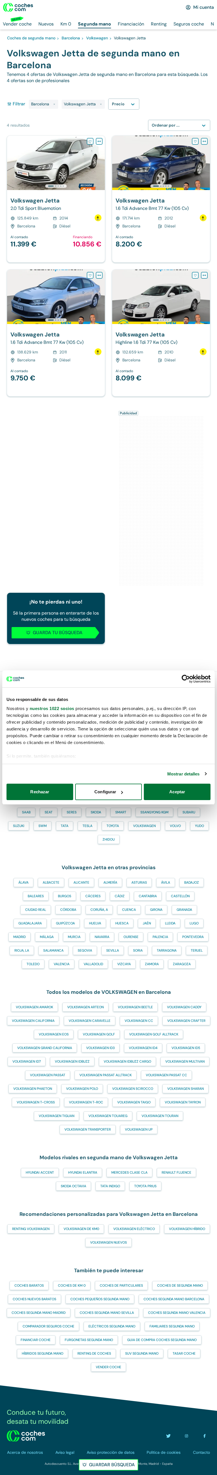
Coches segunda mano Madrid (39, 1312)
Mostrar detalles (183, 773)
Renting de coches (94, 1353)
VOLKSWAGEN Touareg (107, 1116)
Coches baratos (29, 1285)
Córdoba (68, 909)
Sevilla (112, 950)
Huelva (95, 923)
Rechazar (39, 791)
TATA (64, 826)
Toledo (33, 964)
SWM (42, 826)
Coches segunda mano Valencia (176, 1312)
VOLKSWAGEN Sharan (185, 1088)
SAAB (26, 812)
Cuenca (129, 909)
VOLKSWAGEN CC (139, 1020)
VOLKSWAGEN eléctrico (134, 1229)
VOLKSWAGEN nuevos (108, 1242)
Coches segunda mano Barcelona (174, 1299)
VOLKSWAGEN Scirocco (132, 1088)
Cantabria (148, 896)
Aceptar (177, 791)
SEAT (49, 812)
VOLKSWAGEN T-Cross (36, 1102)
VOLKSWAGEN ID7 (26, 1061)
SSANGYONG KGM (154, 812)
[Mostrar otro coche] (55, 186)
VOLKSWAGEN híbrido (187, 1229)
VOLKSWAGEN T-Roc (86, 1102)
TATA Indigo (110, 1186)
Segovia (85, 950)
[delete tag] (54, 104)
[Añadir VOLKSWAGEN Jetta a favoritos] (90, 141)
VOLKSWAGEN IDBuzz (72, 1061)
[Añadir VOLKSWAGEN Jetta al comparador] (99, 141)
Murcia (74, 937)
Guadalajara (30, 923)
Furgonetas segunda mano (89, 1340)
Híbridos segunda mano (42, 1353)
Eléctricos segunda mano (111, 1326)
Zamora (152, 964)
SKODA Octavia (73, 1186)
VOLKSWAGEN (144, 826)
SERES (72, 812)
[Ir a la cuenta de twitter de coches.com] (168, 1436)
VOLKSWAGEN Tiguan (56, 1116)
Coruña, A (99, 909)
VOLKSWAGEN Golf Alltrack (153, 1034)
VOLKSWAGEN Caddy (184, 1007)
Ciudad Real (35, 909)
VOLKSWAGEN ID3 (100, 1048)
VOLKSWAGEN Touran (160, 1116)
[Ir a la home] (18, 7)
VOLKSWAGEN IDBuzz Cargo (127, 1061)
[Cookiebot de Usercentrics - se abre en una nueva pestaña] (186, 679)
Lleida (170, 923)
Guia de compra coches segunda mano (162, 1340)
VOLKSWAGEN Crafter (186, 1020)
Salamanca (53, 950)
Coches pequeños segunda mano (99, 1299)
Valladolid (93, 964)
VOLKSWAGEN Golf (99, 1034)
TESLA (87, 826)
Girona (156, 909)
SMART (120, 812)
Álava (23, 882)
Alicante (81, 882)
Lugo (194, 923)
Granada (184, 909)
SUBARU (189, 812)
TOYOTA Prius (145, 1186)
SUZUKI (18, 826)
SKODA (96, 812)
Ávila (165, 882)
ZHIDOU (109, 839)
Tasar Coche (184, 1353)
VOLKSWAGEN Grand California (44, 1048)
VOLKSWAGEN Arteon (85, 1007)
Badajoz (191, 882)
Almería (110, 882)
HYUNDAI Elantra (82, 1172)
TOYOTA (113, 826)
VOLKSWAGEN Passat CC (166, 1075)
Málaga (47, 937)
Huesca (122, 923)
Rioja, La (21, 950)
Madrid (19, 937)
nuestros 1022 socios (52, 708)
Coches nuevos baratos (34, 1299)
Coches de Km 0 (72, 1285)
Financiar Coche (36, 1340)
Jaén (147, 923)
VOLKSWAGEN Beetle (135, 1007)
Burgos (64, 896)
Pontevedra (193, 937)
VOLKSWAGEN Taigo (134, 1102)
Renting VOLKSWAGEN (30, 1229)
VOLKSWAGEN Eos (54, 1034)
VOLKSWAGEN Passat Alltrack (105, 1075)
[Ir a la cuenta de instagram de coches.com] (186, 1436)
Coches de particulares (121, 1285)
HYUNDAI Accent (40, 1172)
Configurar (105, 791)
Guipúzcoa (65, 923)
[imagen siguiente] (100, 162)
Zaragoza (182, 964)
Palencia (160, 937)
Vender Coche (108, 1367)
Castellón (180, 896)
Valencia (62, 964)
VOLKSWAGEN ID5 (186, 1048)
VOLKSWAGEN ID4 (143, 1048)
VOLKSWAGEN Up (139, 1129)
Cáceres (93, 896)
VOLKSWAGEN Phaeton (32, 1088)
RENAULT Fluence (176, 1172)
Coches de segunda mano (180, 1285)
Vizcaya (124, 964)
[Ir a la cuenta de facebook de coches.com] (204, 1436)
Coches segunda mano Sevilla (107, 1312)
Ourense (130, 937)
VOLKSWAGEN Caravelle (89, 1020)
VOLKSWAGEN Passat (47, 1075)
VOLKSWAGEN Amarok (34, 1007)
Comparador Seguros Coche (48, 1326)
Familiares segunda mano (172, 1326)
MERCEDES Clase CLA (129, 1172)
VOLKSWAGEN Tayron (183, 1102)
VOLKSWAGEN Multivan (185, 1061)
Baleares (36, 896)
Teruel (197, 950)
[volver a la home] (26, 1436)
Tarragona (167, 950)
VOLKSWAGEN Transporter (87, 1129)
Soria (138, 950)
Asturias (139, 882)
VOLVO (175, 826)
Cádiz (120, 896)
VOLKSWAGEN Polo (82, 1088)
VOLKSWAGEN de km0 (81, 1229)
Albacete (51, 882)
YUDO (199, 826)
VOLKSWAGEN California (33, 1020)
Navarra (102, 937)
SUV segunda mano (142, 1353)
